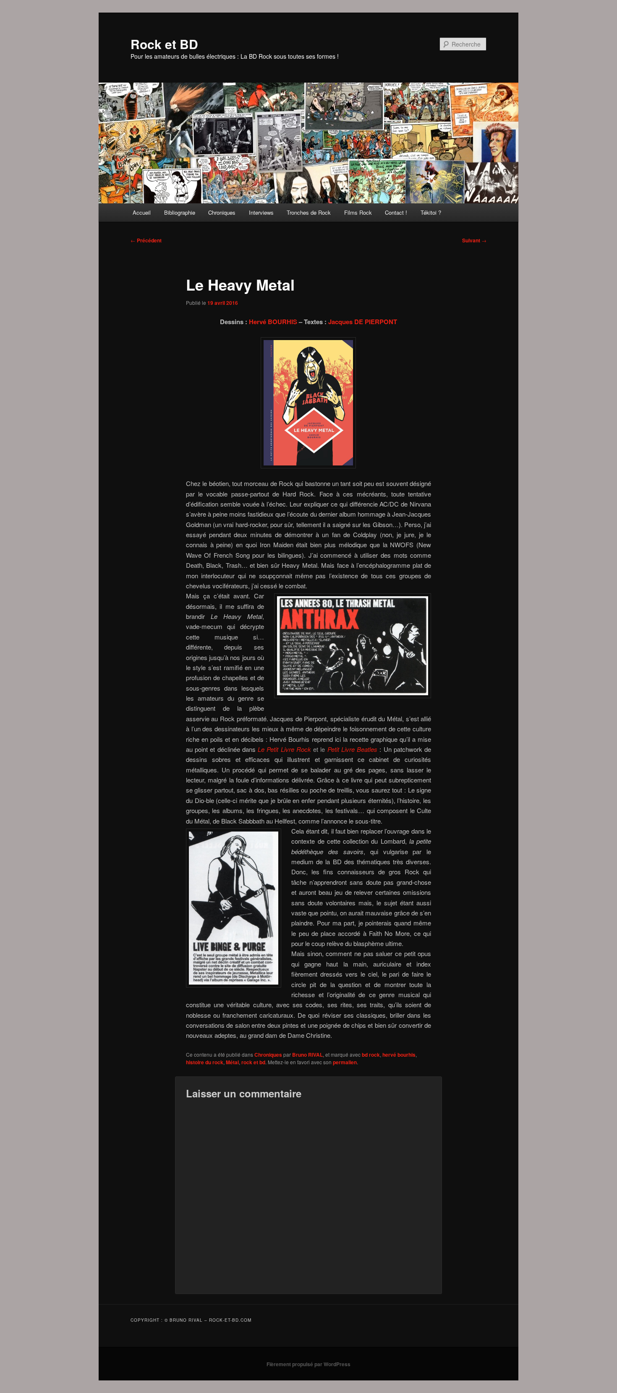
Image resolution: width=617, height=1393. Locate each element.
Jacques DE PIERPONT (362, 321)
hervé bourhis (399, 1054)
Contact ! (396, 212)
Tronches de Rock (309, 212)
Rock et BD (164, 44)
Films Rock (358, 212)
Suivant (474, 240)
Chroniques (221, 212)
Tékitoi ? (431, 212)
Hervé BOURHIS (273, 321)
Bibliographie (179, 212)
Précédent (146, 240)
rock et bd (253, 1062)
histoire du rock (204, 1062)
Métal (232, 1062)
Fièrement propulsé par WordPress (308, 1364)
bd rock (371, 1054)
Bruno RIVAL (307, 1054)
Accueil (142, 212)
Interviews (261, 212)
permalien (345, 1062)
